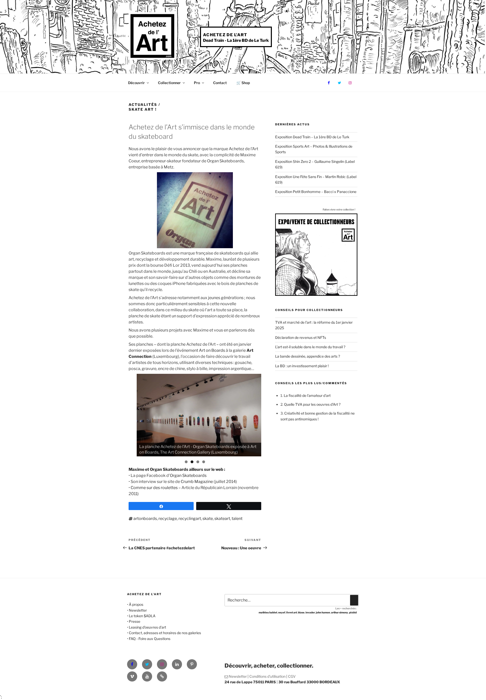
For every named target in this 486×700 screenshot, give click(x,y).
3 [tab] (197, 461)
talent (237, 518)
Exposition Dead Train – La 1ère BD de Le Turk (312, 137)
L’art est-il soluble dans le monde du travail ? (310, 347)
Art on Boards (212, 350)
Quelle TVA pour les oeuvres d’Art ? (312, 404)
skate (207, 518)
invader (310, 612)
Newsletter (138, 610)
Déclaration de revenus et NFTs (300, 337)
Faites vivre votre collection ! (339, 209)
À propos (136, 604)
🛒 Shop (243, 83)
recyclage (167, 518)
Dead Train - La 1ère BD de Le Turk (236, 40)
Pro (197, 83)
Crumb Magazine (197, 481)
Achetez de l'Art (225, 34)
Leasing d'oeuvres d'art (147, 627)
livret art (291, 612)
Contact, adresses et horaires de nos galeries (165, 633)
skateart (222, 518)
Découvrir (136, 83)
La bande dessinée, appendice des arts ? (307, 356)
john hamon (323, 612)
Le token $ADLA (142, 616)
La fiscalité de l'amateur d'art (307, 395)
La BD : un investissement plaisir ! (302, 366)
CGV (292, 676)
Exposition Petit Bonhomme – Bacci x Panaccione (315, 191)
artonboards (145, 518)
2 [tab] (192, 461)
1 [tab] (186, 461)
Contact (220, 83)
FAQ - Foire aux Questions (149, 638)
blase (301, 612)
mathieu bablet (268, 612)
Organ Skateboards (188, 475)
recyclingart (189, 518)
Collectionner (169, 83)
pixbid (353, 612)
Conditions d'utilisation (267, 676)
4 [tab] (203, 461)
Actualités (143, 104)
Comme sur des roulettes (154, 487)
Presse (134, 621)
